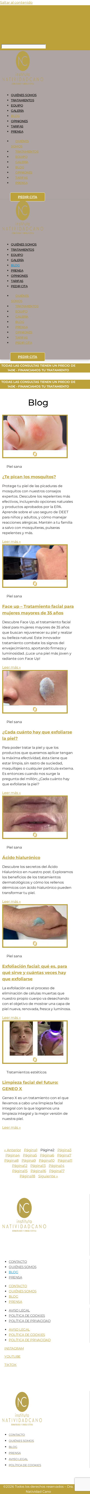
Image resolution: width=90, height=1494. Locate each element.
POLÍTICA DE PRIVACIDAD (29, 1321)
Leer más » (11, 542)
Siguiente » (48, 1176)
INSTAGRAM (14, 1348)
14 (56, 1166)
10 (47, 1160)
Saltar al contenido (16, 2)
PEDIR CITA (27, 197)
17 (56, 1171)
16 (38, 1171)
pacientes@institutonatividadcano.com (30, 40)
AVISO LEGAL (19, 1310)
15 (20, 1171)
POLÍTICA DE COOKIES (27, 1316)
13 (38, 1166)
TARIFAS (17, 126)
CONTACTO (18, 1262)
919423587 (13, 11)
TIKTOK (10, 1365)
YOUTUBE (12, 1356)
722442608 (12, 21)
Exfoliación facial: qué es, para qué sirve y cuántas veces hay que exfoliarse (34, 972)
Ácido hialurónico (21, 857)
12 (19, 1166)
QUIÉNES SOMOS (24, 95)
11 (65, 1160)
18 (27, 1176)
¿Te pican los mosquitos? (29, 476)
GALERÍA (17, 111)
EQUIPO (17, 105)
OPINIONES (19, 121)
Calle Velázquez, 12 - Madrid (20, 30)
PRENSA (17, 132)
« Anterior (12, 1150)
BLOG (15, 116)
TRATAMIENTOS (22, 100)
